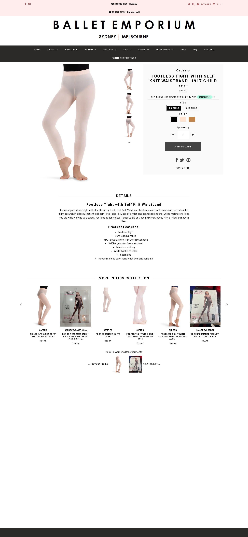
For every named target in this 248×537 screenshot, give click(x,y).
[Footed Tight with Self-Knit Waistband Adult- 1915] (140, 326)
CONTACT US (183, 168)
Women (89, 49)
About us (52, 49)
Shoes (142, 49)
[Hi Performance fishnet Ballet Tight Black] (205, 326)
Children (108, 49)
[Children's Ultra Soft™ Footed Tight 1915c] (43, 326)
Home (37, 49)
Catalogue (71, 49)
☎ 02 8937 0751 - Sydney (124, 4)
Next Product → (151, 363)
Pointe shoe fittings (124, 58)
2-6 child (174, 108)
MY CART (209, 4)
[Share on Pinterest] (188, 161)
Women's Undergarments (128, 352)
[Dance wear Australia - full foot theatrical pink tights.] (75, 325)
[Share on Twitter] (182, 161)
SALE (183, 49)
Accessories (163, 49)
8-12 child (191, 108)
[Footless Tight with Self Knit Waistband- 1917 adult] (172, 326)
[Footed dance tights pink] (108, 312)
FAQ (195, 49)
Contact (209, 49)
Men (125, 49)
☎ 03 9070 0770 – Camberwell (124, 12)
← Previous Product (98, 363)
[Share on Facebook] (177, 161)
